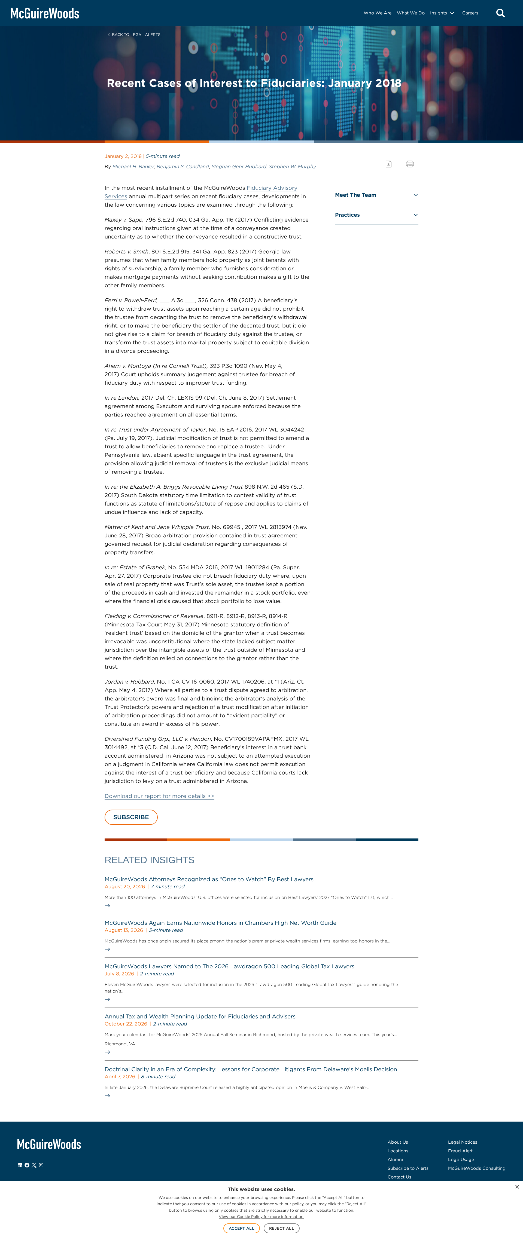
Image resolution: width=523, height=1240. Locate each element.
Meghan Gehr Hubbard (238, 166)
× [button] (517, 1187)
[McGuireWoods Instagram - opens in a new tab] (41, 1165)
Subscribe (131, 816)
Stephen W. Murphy (292, 166)
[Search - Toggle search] (500, 13)
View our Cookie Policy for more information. (261, 1216)
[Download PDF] (388, 164)
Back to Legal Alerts (136, 34)
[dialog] (261, 1210)
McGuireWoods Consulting (477, 1168)
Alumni (395, 1159)
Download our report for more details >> (159, 796)
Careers (470, 13)
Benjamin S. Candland (183, 166)
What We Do (411, 13)
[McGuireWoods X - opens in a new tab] (34, 1165)
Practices (347, 215)
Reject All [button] (281, 1228)
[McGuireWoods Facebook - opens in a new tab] (27, 1165)
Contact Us (399, 1177)
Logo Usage (461, 1159)
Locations (398, 1150)
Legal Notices (462, 1142)
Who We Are (377, 13)
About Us (398, 1142)
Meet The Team (355, 195)
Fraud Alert (460, 1150)
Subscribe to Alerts (408, 1168)
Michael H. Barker (133, 166)
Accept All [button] (241, 1228)
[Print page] (410, 164)
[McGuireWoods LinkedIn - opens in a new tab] (19, 1165)
